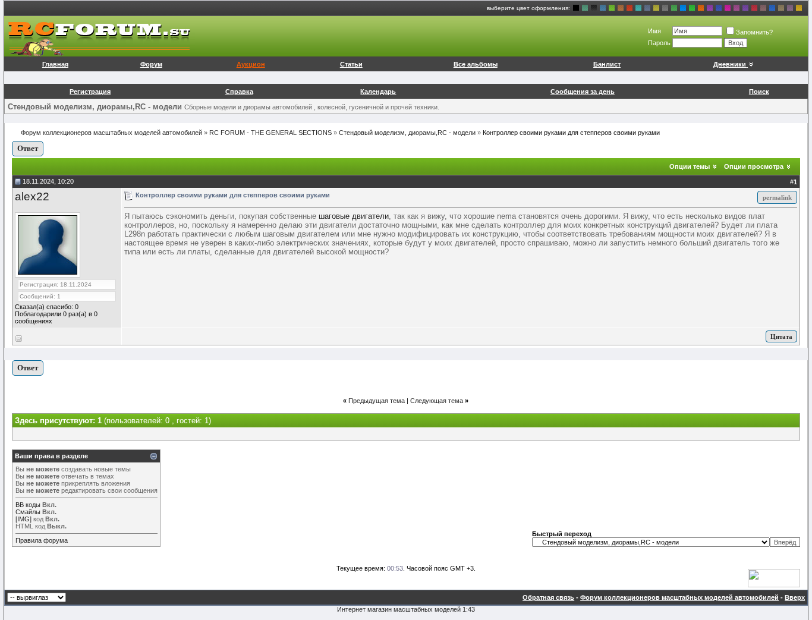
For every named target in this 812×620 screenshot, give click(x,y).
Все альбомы (476, 64)
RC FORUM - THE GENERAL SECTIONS (270, 132)
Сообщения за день (582, 91)
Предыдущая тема (376, 400)
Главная (55, 64)
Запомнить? (754, 32)
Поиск (759, 91)
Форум (151, 64)
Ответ (27, 148)
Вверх (795, 597)
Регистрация (90, 91)
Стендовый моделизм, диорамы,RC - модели (407, 132)
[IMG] (23, 519)
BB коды (27, 504)
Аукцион (251, 64)
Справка (239, 91)
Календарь (378, 91)
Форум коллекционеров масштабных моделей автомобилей (111, 132)
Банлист (607, 64)
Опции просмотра (753, 166)
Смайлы (27, 511)
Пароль (659, 42)
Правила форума (41, 540)
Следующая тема (436, 400)
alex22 (32, 196)
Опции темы (689, 166)
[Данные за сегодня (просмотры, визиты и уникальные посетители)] (774, 578)
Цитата (781, 336)
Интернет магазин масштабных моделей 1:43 (406, 609)
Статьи (351, 64)
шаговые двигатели (354, 216)
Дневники (729, 64)
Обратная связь (548, 597)
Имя (654, 30)
